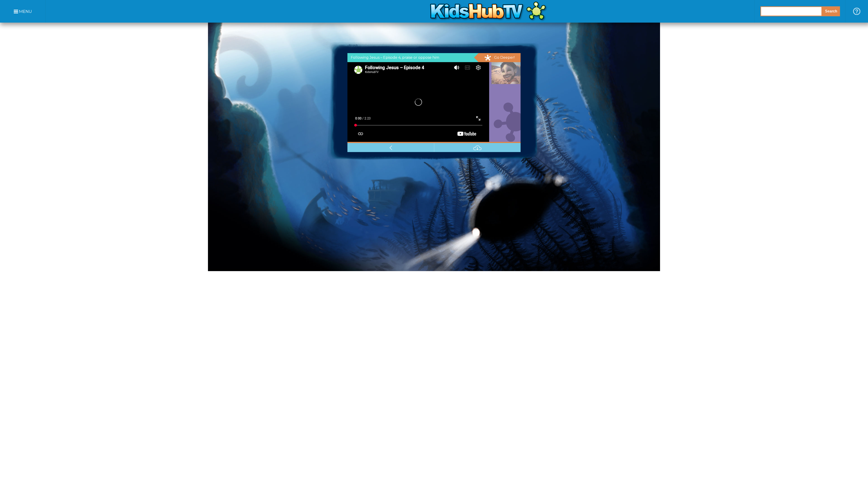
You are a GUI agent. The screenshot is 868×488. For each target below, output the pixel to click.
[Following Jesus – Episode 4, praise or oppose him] (505, 73)
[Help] (856, 11)
